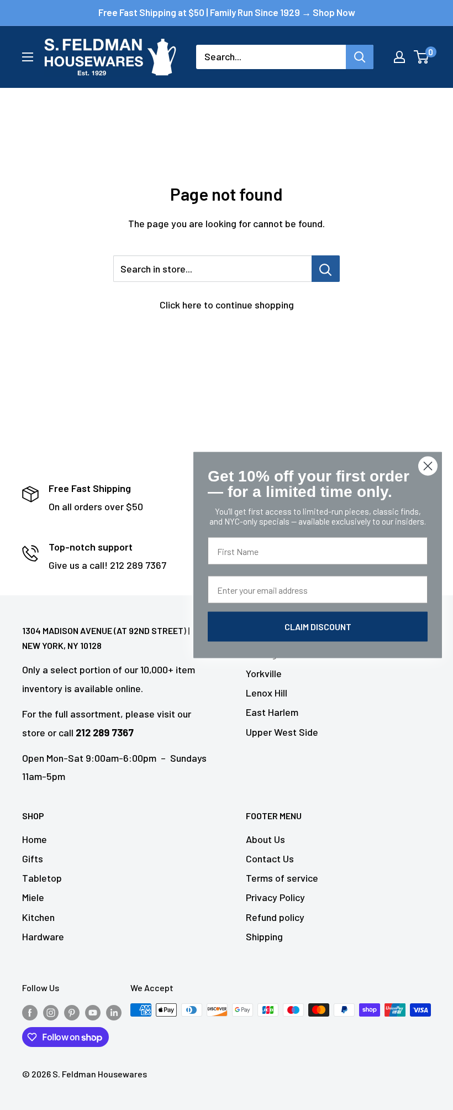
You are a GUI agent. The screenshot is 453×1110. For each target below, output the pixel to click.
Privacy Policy (275, 897)
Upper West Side (282, 732)
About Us (265, 839)
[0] (422, 57)
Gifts (32, 858)
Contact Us (270, 858)
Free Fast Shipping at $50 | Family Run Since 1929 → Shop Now (226, 12)
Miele (33, 897)
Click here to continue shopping (227, 305)
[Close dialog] (428, 466)
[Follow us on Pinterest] (72, 1011)
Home (34, 839)
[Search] (359, 57)
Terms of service (282, 878)
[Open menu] (27, 57)
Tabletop (42, 878)
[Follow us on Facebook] (30, 1011)
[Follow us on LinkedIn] (114, 1011)
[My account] (399, 57)
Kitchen (38, 917)
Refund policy (275, 917)
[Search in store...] (326, 268)
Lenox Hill (266, 693)
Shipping (264, 936)
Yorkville (264, 673)
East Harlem (272, 712)
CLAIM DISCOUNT (318, 626)
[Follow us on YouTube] (93, 1011)
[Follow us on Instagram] (51, 1011)
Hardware (43, 936)
